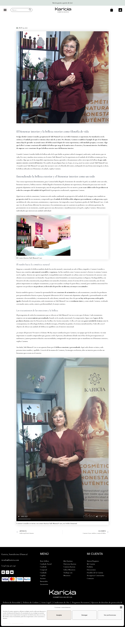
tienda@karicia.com (10, 560)
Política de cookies (7, 623)
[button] (121, 607)
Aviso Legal (46, 602)
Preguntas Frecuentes (80, 602)
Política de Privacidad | (12, 602)
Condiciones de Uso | (62, 602)
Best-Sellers (44, 561)
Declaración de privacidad (17, 623)
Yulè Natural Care (101, 163)
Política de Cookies (31, 602)
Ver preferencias (110, 615)
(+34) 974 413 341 (8, 565)
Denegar (85, 615)
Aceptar (59, 615)
